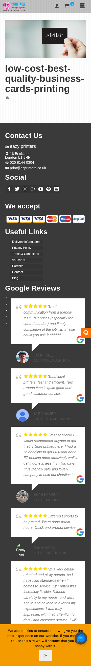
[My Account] (57, 6)
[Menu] (82, 6)
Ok (45, 655)
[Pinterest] (48, 189)
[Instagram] (25, 189)
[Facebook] (9, 189)
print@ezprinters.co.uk (28, 168)
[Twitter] (17, 189)
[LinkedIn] (56, 189)
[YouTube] (40, 189)
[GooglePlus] (32, 189)
